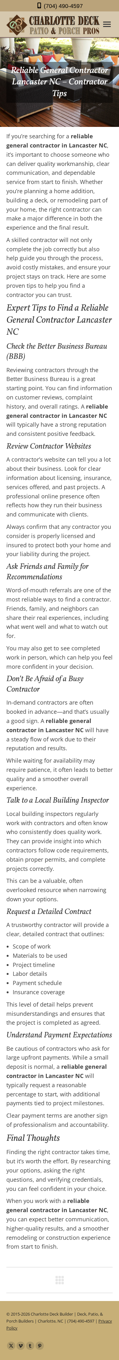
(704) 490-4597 (63, 6)
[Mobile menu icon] (107, 24)
